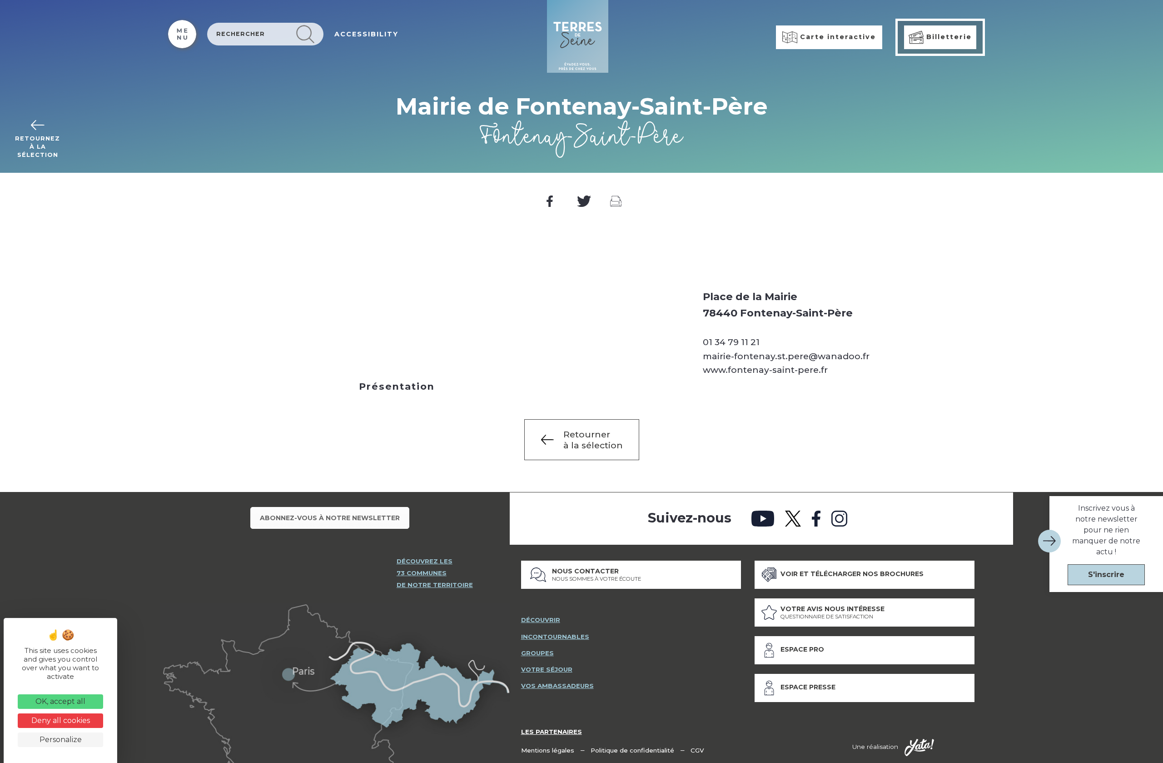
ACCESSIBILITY (366, 34)
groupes (537, 653)
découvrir (540, 619)
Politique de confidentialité (632, 750)
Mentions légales (547, 750)
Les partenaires (551, 731)
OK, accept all (60, 701)
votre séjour (546, 669)
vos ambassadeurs (557, 685)
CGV (697, 750)
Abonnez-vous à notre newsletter (330, 518)
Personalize (61, 739)
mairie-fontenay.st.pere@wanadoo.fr (786, 356)
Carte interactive (836, 37)
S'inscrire (1106, 574)
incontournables (555, 636)
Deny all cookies (60, 720)
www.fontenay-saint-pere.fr (765, 369)
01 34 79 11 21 (731, 341)
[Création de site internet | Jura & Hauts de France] (919, 747)
